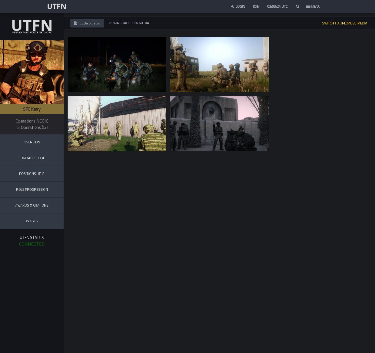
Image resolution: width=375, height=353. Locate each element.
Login (240, 6)
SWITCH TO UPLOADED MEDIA (344, 23)
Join (256, 6)
